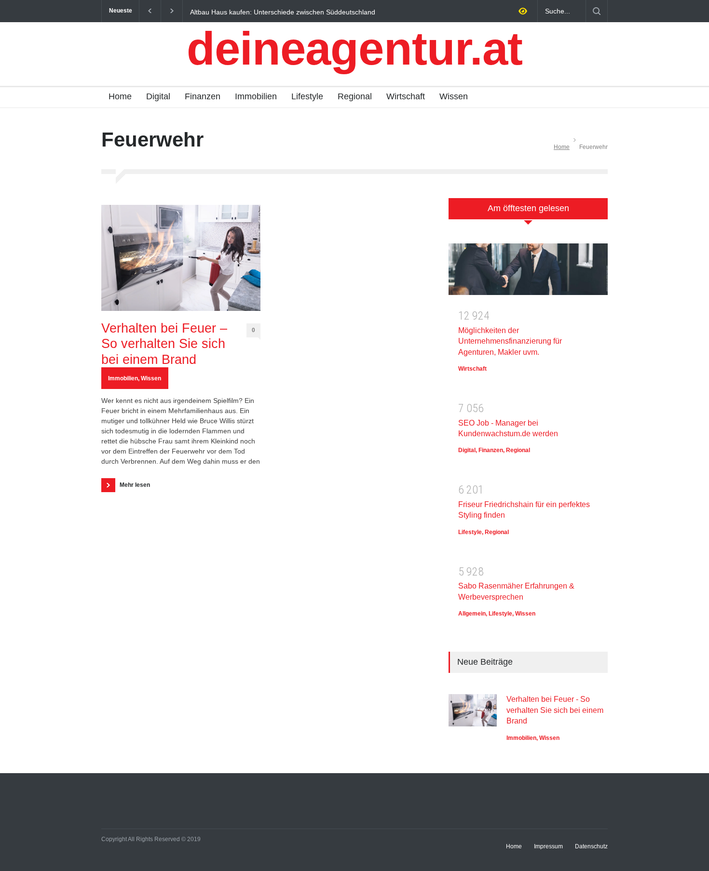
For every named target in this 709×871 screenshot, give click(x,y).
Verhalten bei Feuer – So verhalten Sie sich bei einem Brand (164, 344)
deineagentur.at (354, 48)
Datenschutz (591, 846)
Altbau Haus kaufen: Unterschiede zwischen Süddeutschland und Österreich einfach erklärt (282, 11)
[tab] (528, 213)
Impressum (548, 846)
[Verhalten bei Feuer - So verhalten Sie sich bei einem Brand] (473, 710)
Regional (355, 96)
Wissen (453, 96)
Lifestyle (307, 96)
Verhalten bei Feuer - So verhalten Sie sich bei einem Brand (554, 710)
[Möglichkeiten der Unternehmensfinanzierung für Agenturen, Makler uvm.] (528, 272)
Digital (158, 96)
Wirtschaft (405, 96)
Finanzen (202, 96)
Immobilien (256, 96)
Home (120, 96)
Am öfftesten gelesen (528, 208)
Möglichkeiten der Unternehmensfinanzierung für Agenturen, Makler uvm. (510, 341)
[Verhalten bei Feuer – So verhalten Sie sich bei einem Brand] (180, 258)
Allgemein (472, 613)
